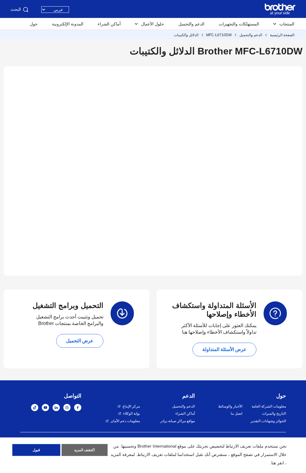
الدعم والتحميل (191, 24)
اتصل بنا (236, 413)
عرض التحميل (80, 340)
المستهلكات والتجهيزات (239, 24)
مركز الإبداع (131, 406)
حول (34, 24)
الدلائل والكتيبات (186, 35)
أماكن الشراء (109, 24)
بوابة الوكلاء (131, 413)
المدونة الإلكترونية (67, 24)
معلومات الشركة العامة (269, 406)
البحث (15, 9)
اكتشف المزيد (84, 450)
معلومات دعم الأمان (125, 421)
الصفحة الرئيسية (282, 35)
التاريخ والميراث (274, 413)
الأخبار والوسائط (230, 406)
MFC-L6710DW (219, 35)
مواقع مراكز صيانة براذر (177, 421)
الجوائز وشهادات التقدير (268, 421)
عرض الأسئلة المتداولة (224, 349)
